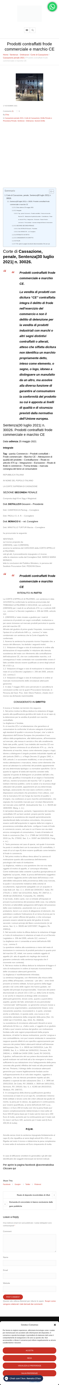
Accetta (29, 1351)
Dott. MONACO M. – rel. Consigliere (26, 231)
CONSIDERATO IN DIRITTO (24, 237)
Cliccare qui (9, 1168)
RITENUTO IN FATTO (22, 234)
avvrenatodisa (46, 1164)
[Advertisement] (29, 154)
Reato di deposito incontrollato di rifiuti (33, 1195)
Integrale (18, 210)
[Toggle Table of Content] (50, 191)
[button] (55, 1324)
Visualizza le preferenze (29, 1366)
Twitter (27, 1184)
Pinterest (37, 1184)
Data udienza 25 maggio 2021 (24, 207)
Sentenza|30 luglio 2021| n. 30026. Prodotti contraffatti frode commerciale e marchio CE (30, 203)
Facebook (6, 1184)
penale (9, 256)
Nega (29, 1358)
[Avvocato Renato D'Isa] (29, 14)
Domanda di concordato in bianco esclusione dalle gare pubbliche (31, 1204)
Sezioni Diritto (40, 121)
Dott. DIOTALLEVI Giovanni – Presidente (27, 228)
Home (5, 55)
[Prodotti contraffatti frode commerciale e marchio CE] (29, 87)
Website (6, 1283)
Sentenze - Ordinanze (19, 55)
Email (5, 1270)
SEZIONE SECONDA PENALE (25, 225)
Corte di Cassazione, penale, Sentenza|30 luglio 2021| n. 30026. (28, 196)
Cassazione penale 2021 (14, 58)
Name (5, 1257)
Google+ (18, 1184)
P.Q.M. (18, 241)
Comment (7, 1231)
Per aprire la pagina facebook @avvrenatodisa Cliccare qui (33, 244)
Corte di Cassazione (39, 55)
